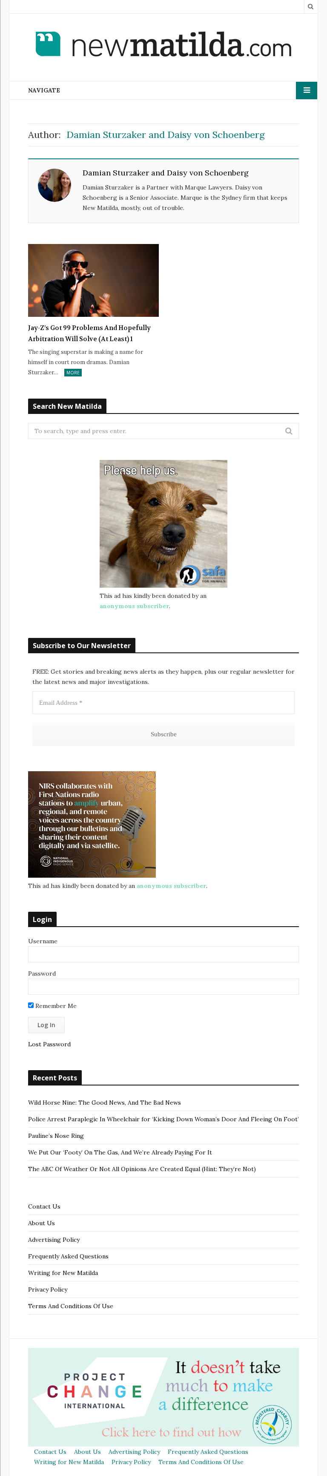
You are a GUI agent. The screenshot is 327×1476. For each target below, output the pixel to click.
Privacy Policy (47, 1289)
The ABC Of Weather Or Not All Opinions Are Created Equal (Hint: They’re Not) (142, 1169)
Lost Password (49, 1044)
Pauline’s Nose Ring (56, 1136)
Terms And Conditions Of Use (70, 1306)
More (73, 373)
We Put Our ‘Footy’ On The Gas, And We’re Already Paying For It (120, 1152)
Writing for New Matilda (63, 1273)
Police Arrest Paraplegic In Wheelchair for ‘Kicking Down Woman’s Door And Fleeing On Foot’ (163, 1119)
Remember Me (55, 1006)
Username (42, 941)
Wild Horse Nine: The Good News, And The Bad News (104, 1102)
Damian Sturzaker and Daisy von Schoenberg (166, 173)
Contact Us (44, 1206)
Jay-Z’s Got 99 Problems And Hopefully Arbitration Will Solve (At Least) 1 (89, 333)
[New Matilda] (163, 46)
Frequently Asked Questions (68, 1256)
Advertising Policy (54, 1239)
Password (42, 973)
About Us (41, 1223)
